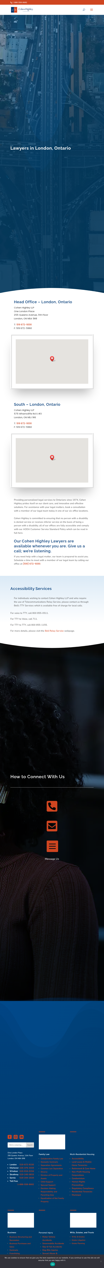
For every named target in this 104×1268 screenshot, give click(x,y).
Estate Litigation (78, 1240)
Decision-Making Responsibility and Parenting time (49, 1191)
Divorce (44, 1172)
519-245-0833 (27, 1174)
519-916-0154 (27, 1171)
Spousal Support (48, 1185)
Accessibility (78, 1158)
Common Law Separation (52, 1168)
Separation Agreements (51, 1165)
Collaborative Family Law (52, 1158)
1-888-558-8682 (25, 1184)
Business (12, 1233)
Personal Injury (46, 1233)
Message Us (52, 859)
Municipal (76, 1195)
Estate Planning (78, 1243)
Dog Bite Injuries (50, 1250)
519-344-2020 (27, 1177)
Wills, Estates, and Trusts (82, 1233)
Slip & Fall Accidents (52, 1246)
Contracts (14, 1250)
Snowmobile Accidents (53, 1243)
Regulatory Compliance (83, 1188)
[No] (101, 1261)
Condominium (78, 1178)
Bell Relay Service (54, 630)
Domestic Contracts (49, 1162)
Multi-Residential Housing (82, 1154)
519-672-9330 (27, 1164)
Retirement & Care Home (83, 1168)
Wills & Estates (78, 1237)
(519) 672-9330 (31, 563)
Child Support (47, 1181)
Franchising (15, 1253)
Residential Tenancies (82, 1191)
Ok (52, 1264)
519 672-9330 (24, 324)
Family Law (44, 1154)
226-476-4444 (27, 1168)
